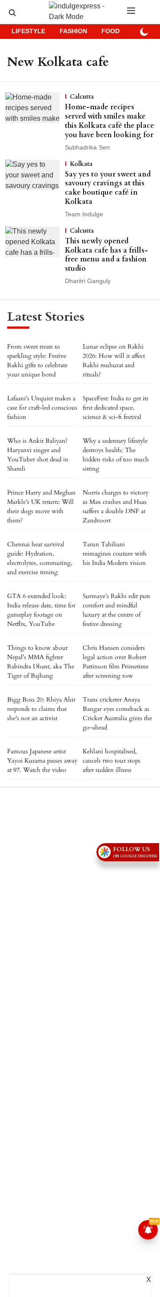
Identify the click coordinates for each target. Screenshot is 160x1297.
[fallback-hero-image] (35, 122)
